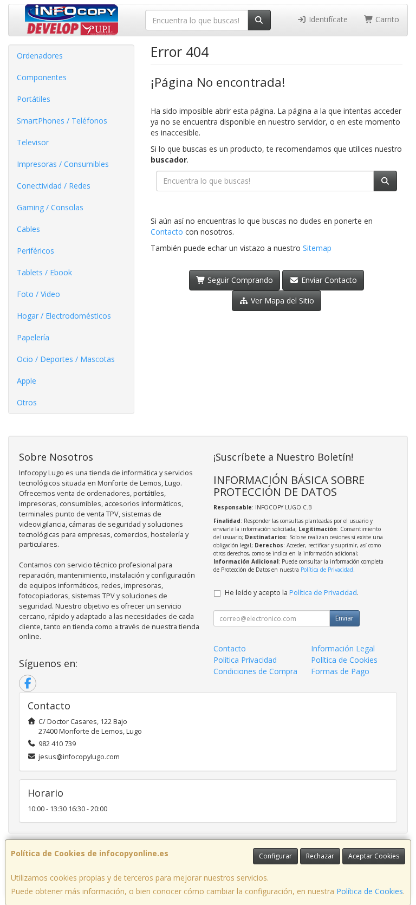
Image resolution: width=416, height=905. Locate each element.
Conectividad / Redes (53, 185)
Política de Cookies (369, 891)
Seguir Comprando (239, 280)
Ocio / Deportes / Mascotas (66, 359)
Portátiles (33, 99)
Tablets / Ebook (44, 272)
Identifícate (327, 19)
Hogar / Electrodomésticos (64, 316)
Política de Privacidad (327, 569)
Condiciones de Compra (255, 671)
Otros (27, 402)
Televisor (33, 142)
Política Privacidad (245, 660)
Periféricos (35, 250)
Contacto (167, 232)
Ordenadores (40, 55)
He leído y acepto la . (292, 592)
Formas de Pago (340, 671)
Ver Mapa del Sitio (281, 300)
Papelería (33, 337)
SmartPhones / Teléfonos (62, 120)
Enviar (344, 618)
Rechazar (320, 856)
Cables (28, 229)
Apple (26, 381)
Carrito (386, 19)
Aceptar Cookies (373, 856)
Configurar (275, 856)
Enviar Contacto (328, 280)
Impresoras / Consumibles (63, 164)
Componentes (42, 77)
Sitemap (317, 248)
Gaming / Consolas (50, 207)
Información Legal (343, 648)
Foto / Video (38, 294)
